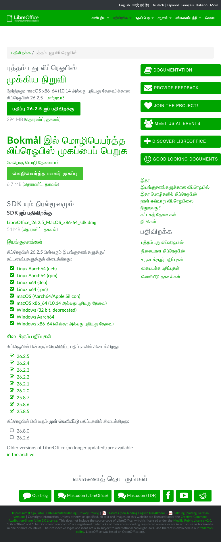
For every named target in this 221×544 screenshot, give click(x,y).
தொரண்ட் (34, 119)
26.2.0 (23, 391)
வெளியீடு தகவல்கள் (160, 277)
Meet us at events (176, 123)
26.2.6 (23, 438)
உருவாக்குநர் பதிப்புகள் (162, 259)
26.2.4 (23, 363)
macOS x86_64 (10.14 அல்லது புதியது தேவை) (62, 303)
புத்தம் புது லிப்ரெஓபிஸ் (162, 242)
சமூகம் (163, 18)
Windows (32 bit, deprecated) (46, 310)
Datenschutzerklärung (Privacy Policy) (72, 513)
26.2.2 (23, 377)
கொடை (210, 18)
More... (215, 5)
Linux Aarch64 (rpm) (37, 275)
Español (173, 5)
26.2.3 (23, 370)
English (124, 5)
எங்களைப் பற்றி (186, 18)
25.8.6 (23, 404)
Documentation (172, 70)
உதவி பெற (143, 18)
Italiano (201, 5)
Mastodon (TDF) (141, 495)
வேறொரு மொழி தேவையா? (32, 162)
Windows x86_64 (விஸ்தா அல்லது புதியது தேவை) (65, 324)
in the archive (20, 454)
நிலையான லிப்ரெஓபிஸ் (163, 251)
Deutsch (157, 5)
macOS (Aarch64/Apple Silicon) (48, 296)
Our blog (39, 495)
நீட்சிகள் (148, 221)
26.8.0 (23, 431)
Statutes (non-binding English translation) (136, 513)
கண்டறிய (98, 18)
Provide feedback (176, 87)
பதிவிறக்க (120, 18)
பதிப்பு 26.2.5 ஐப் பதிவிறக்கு (44, 109)
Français (187, 5)
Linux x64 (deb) (32, 282)
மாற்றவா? (55, 98)
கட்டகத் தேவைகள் (159, 215)
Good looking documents (184, 159)
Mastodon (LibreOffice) (87, 495)
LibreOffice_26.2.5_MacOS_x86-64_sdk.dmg (51, 222)
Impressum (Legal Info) (28, 513)
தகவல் (52, 119)
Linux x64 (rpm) (32, 289)
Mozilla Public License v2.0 (192, 520)
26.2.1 (23, 384)
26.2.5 (23, 356)
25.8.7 (23, 398)
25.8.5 (23, 411)
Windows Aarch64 (35, 317)
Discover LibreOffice (178, 141)
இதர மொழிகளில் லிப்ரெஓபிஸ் (169, 194)
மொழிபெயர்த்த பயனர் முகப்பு (45, 173)
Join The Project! (175, 105)
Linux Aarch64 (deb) (37, 269)
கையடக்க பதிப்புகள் (160, 268)
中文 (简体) (140, 5)
